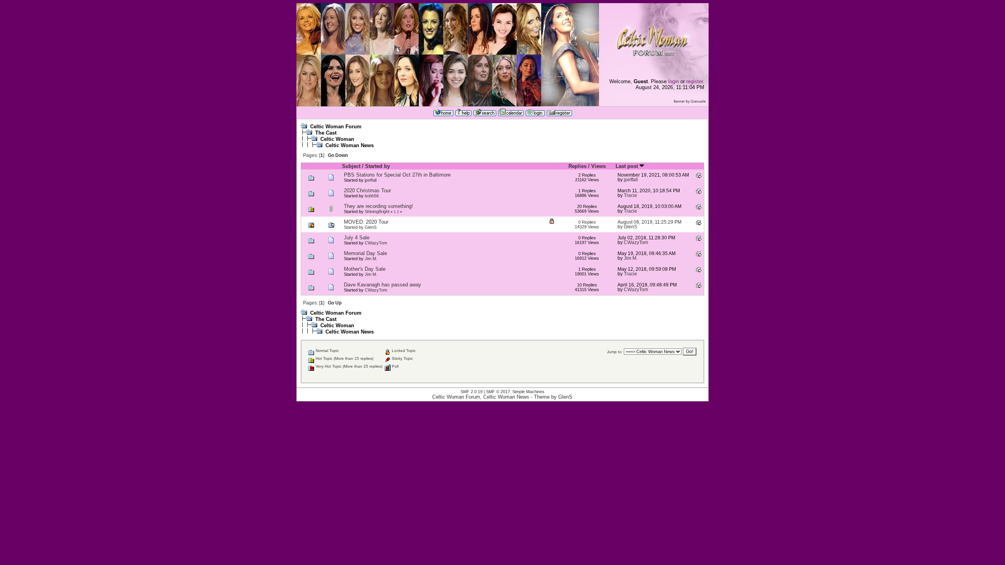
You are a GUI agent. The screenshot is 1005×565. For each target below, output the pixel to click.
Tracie (630, 195)
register (694, 81)
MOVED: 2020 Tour (366, 222)
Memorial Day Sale (365, 253)
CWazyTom (376, 243)
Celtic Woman (337, 139)
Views (598, 166)
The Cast (325, 133)
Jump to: (615, 352)
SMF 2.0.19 (471, 391)
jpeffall (370, 180)
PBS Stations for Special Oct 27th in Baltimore (397, 175)
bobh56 (372, 195)
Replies (577, 166)
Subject (351, 166)
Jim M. (371, 258)
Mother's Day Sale (365, 269)
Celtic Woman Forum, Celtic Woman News (480, 397)
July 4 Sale (356, 238)
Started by (377, 166)
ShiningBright (377, 211)
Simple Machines (528, 391)
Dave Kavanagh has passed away (382, 285)
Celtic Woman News (349, 145)
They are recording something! (378, 206)
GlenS (370, 227)
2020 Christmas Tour (367, 190)
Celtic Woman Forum (336, 126)
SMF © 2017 (498, 391)
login (673, 81)
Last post (628, 166)
